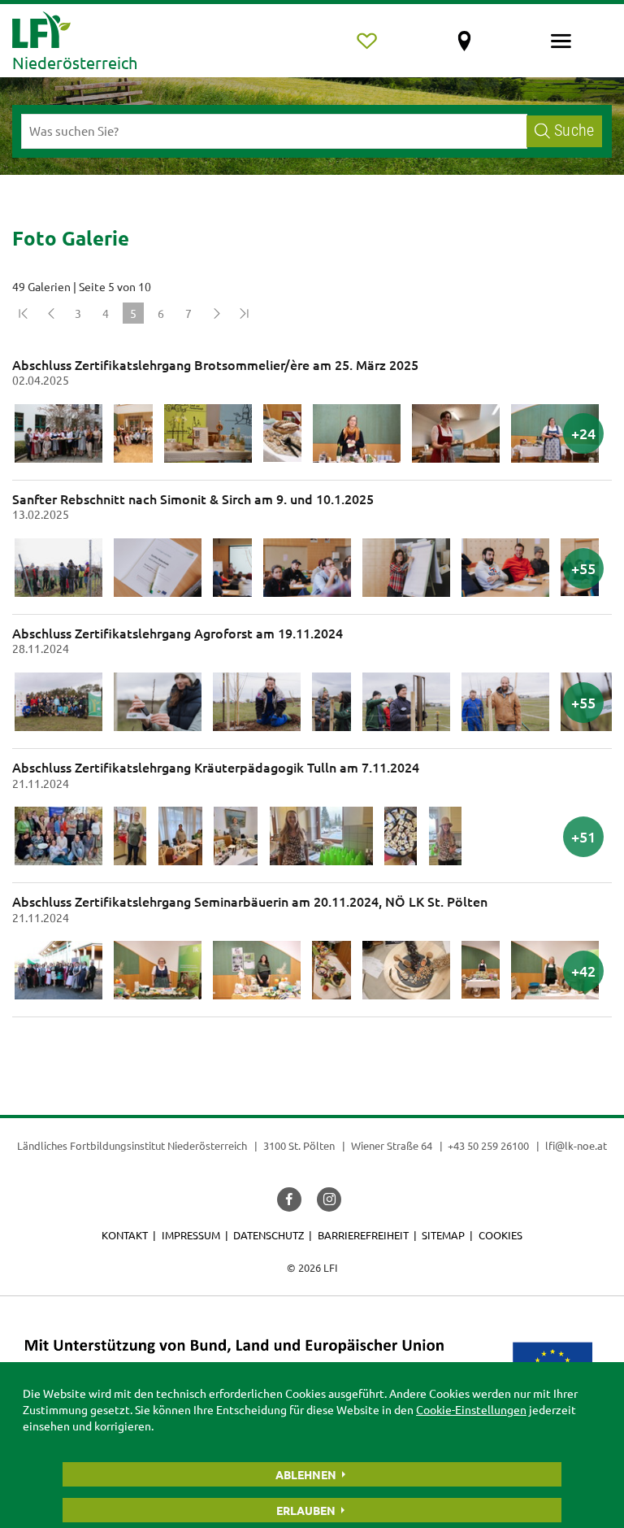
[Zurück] (50, 313)
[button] (289, 1199)
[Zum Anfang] (22, 313)
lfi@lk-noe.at (576, 1145)
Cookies (500, 1235)
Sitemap (443, 1235)
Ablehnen (305, 1474)
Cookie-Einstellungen (471, 1409)
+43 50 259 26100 (488, 1145)
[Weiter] (216, 313)
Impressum (191, 1235)
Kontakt (125, 1235)
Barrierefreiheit (363, 1235)
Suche (574, 130)
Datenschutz (268, 1235)
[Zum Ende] (243, 313)
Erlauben (306, 1510)
